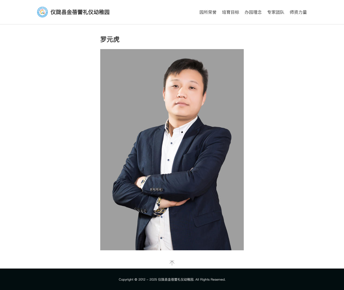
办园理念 (253, 12)
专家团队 (275, 12)
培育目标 (230, 12)
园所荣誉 (208, 12)
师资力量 (298, 12)
